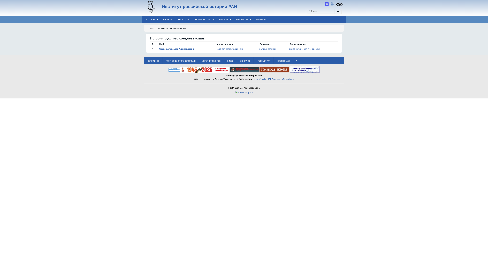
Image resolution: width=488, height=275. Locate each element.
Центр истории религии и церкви (304, 48)
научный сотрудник (268, 48)
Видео (230, 61)
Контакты (261, 19)
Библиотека (242, 19)
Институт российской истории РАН (199, 6)
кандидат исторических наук (230, 48)
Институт (150, 19)
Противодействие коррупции (181, 61)
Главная (152, 28)
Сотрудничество (202, 19)
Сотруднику (153, 61)
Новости (181, 19)
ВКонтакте (245, 61)
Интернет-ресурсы (211, 61)
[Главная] (151, 7)
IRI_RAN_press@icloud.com (281, 79)
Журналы (223, 19)
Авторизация (283, 61)
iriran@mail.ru (260, 79)
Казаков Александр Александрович (177, 48)
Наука (166, 19)
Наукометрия (263, 61)
